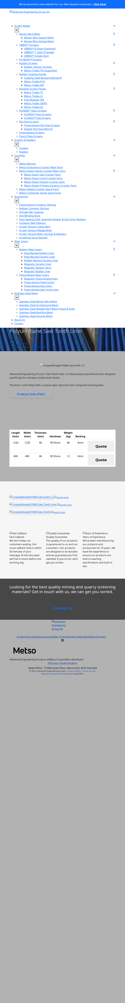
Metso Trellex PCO (34, 81)
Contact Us (62, 608)
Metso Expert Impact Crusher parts (44, 182)
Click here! (99, 4)
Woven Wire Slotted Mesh (39, 41)
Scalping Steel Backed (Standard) (43, 78)
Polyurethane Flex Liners (38, 286)
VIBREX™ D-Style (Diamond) (39, 48)
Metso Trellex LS (33, 96)
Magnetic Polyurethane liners (41, 278)
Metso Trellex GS (33, 107)
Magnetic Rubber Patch (37, 267)
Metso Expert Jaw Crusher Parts (42, 174)
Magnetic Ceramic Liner (37, 264)
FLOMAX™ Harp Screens (38, 114)
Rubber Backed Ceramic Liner (41, 260)
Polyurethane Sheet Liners (39, 282)
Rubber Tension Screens (38, 67)
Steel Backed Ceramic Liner (39, 257)
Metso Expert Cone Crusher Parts (43, 178)
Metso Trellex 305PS (35, 103)
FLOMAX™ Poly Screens (37, 118)
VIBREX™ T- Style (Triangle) (39, 52)
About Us (19, 320)
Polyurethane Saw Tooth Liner (41, 289)
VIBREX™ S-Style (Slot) (36, 56)
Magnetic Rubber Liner (37, 271)
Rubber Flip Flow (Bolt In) (38, 129)
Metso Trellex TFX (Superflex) (40, 70)
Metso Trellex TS (33, 92)
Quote (101, 446)
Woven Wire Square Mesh (39, 37)
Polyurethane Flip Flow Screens (42, 125)
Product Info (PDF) (31, 394)
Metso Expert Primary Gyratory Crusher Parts (50, 185)
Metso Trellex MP (34, 85)
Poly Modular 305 (34, 99)
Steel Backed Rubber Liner (39, 253)
